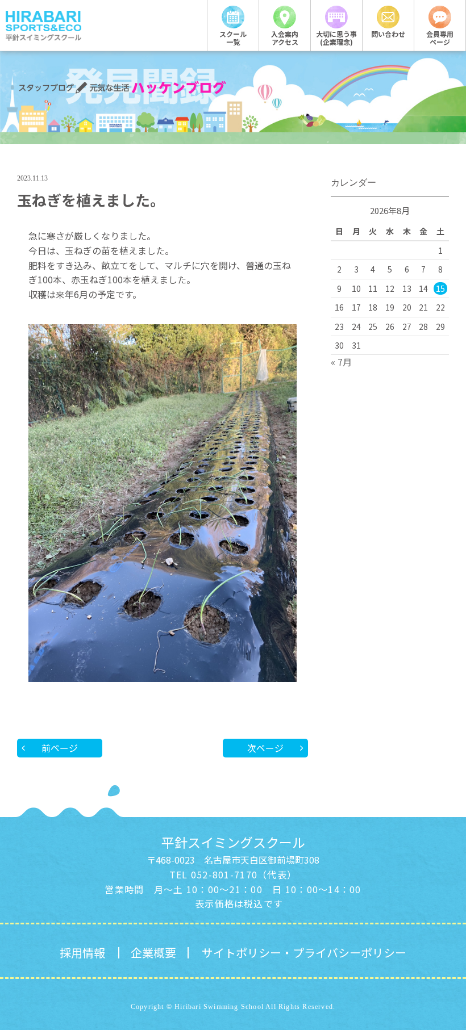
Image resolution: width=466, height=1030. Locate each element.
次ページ (265, 748)
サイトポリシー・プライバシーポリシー (304, 952)
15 (440, 288)
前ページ (59, 748)
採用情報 (82, 952)
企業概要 (153, 952)
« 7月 (341, 362)
